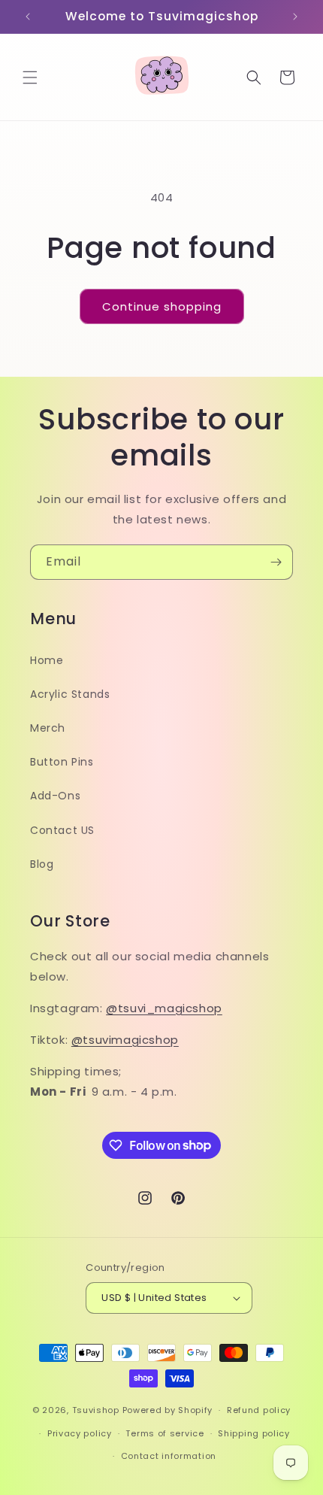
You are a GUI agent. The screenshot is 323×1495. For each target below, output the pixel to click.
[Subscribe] (275, 562)
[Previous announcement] (27, 16)
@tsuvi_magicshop (164, 1008)
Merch (47, 727)
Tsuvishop (95, 1410)
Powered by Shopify (167, 1410)
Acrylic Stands (70, 694)
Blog (41, 864)
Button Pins (62, 761)
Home (46, 660)
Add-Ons (55, 795)
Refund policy (259, 1410)
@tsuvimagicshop (125, 1040)
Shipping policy (254, 1433)
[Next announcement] (295, 16)
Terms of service (164, 1433)
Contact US (62, 830)
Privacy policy (79, 1433)
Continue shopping (162, 306)
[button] (30, 77)
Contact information (168, 1456)
